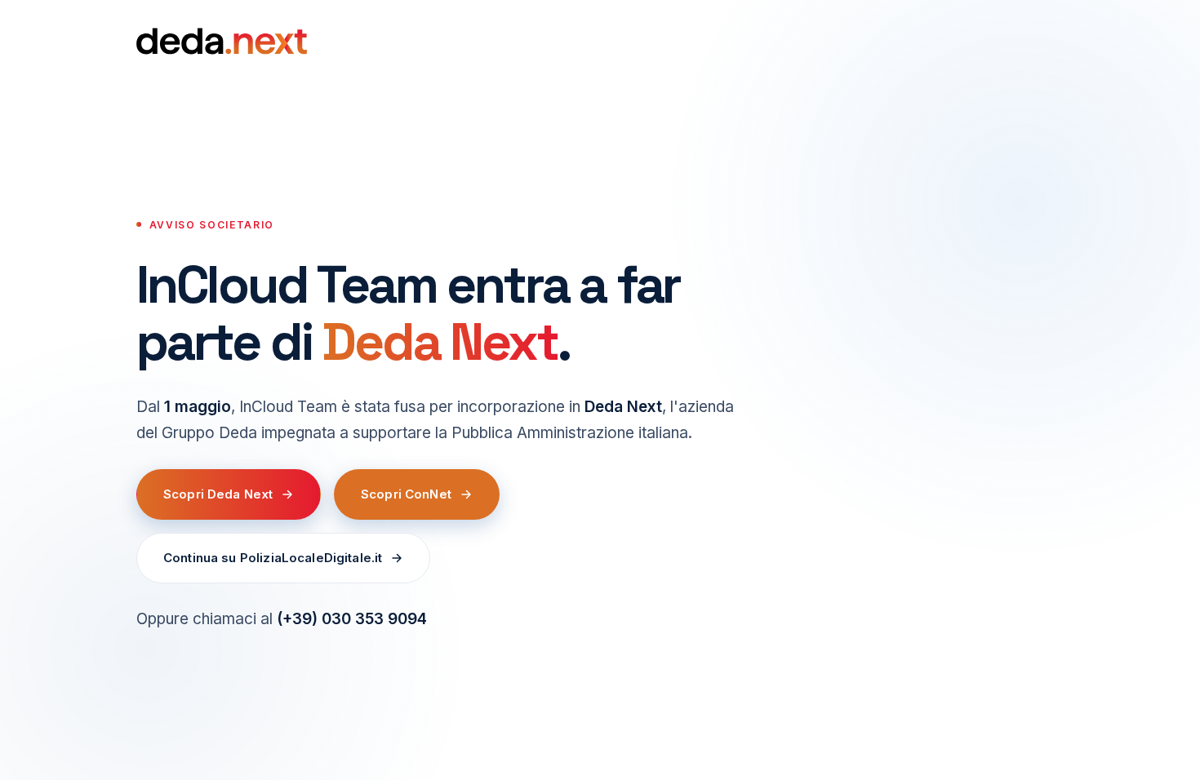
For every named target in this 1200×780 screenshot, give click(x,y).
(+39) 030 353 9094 (352, 618)
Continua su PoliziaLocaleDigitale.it (272, 557)
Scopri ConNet (406, 494)
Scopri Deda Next (218, 494)
